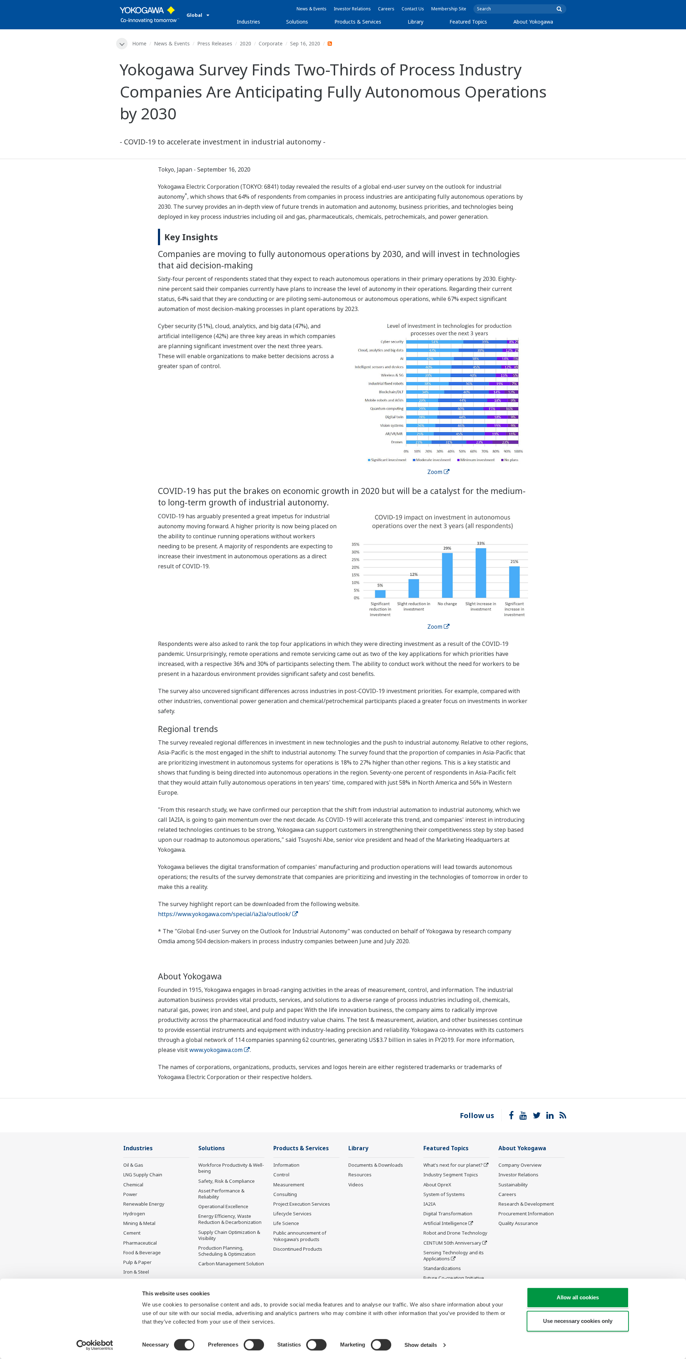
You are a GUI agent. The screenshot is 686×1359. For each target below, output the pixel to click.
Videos (355, 1184)
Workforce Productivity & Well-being (231, 1168)
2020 (245, 43)
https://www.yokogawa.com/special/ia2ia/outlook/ (224, 914)
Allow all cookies (578, 1297)
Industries (248, 21)
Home (139, 43)
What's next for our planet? (453, 1165)
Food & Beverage (142, 1252)
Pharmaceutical (140, 1243)
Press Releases (214, 43)
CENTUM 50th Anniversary (452, 1243)
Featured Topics (468, 21)
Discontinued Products (297, 1249)
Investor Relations (352, 9)
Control (281, 1174)
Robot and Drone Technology (455, 1233)
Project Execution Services (301, 1204)
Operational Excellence (223, 1206)
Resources (360, 1174)
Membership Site (448, 9)
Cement (131, 1233)
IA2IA (429, 1204)
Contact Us (413, 9)
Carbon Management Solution (231, 1263)
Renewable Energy (143, 1204)
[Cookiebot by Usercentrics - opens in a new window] (95, 1345)
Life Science (286, 1223)
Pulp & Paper (137, 1262)
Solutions (297, 21)
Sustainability (513, 1184)
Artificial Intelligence (445, 1223)
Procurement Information (526, 1213)
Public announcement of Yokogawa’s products (299, 1236)
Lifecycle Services (292, 1213)
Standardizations (442, 1268)
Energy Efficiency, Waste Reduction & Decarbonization (230, 1219)
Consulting (285, 1194)
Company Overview (519, 1165)
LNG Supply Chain (142, 1174)
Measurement (288, 1184)
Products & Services (357, 21)
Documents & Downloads (375, 1165)
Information (286, 1165)
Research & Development (526, 1204)
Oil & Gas (133, 1165)
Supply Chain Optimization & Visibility (229, 1235)
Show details (420, 1345)
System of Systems (444, 1194)
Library (415, 21)
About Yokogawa (533, 21)
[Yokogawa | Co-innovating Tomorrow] (149, 14)
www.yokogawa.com (216, 1050)
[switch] (254, 1344)
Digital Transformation (447, 1213)
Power (130, 1194)
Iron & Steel (136, 1272)
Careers (386, 9)
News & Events (312, 9)
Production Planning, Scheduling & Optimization (226, 1251)
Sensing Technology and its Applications (453, 1255)
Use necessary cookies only (577, 1321)
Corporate (271, 43)
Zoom (434, 472)
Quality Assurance (518, 1223)
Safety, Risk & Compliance (226, 1181)
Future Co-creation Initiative (453, 1278)
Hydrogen (134, 1213)
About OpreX (437, 1184)
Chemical (133, 1184)
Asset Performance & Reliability (221, 1193)
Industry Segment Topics (450, 1174)
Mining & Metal (139, 1223)
